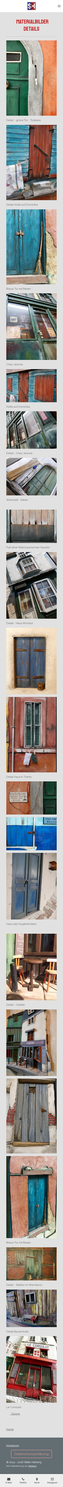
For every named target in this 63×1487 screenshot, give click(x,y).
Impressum (12, 1445)
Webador (32, 1466)
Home (10, 1429)
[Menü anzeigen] (59, 6)
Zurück (15, 1413)
